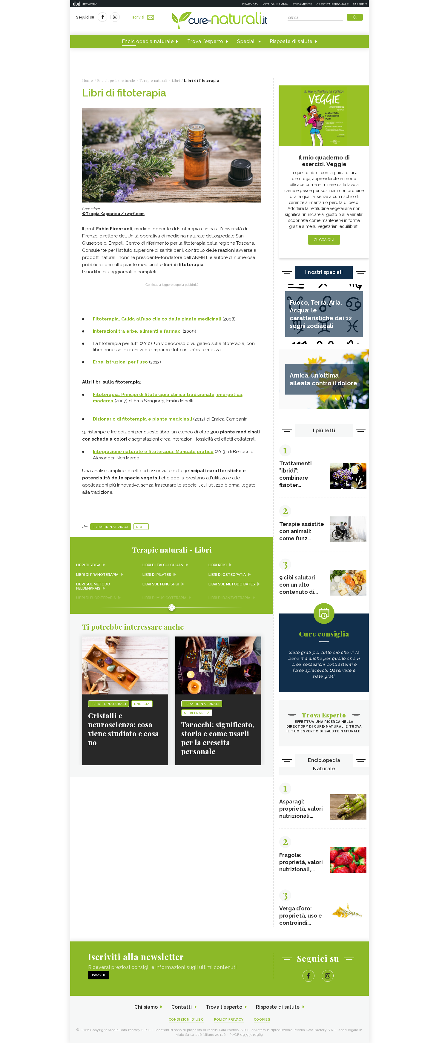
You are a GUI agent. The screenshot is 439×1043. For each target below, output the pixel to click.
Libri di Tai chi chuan (162, 565)
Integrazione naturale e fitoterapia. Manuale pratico (153, 451)
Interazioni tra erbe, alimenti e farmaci (137, 331)
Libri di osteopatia (227, 575)
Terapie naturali (110, 526)
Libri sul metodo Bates (231, 584)
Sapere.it (360, 4)
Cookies (262, 1019)
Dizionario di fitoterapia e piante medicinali (142, 419)
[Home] (219, 21)
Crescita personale (333, 4)
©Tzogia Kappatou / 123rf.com (113, 213)
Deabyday (250, 4)
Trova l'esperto (205, 41)
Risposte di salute (291, 41)
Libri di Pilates (156, 575)
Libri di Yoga (88, 565)
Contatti (181, 1007)
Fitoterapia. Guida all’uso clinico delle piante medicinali (157, 319)
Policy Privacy (229, 1019)
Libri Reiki (217, 565)
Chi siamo (146, 1007)
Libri (141, 526)
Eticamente (302, 4)
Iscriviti (138, 17)
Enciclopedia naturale (148, 41)
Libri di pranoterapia (97, 575)
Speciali (246, 41)
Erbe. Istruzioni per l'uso (120, 362)
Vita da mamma (275, 4)
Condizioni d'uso (186, 1019)
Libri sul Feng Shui (160, 584)
